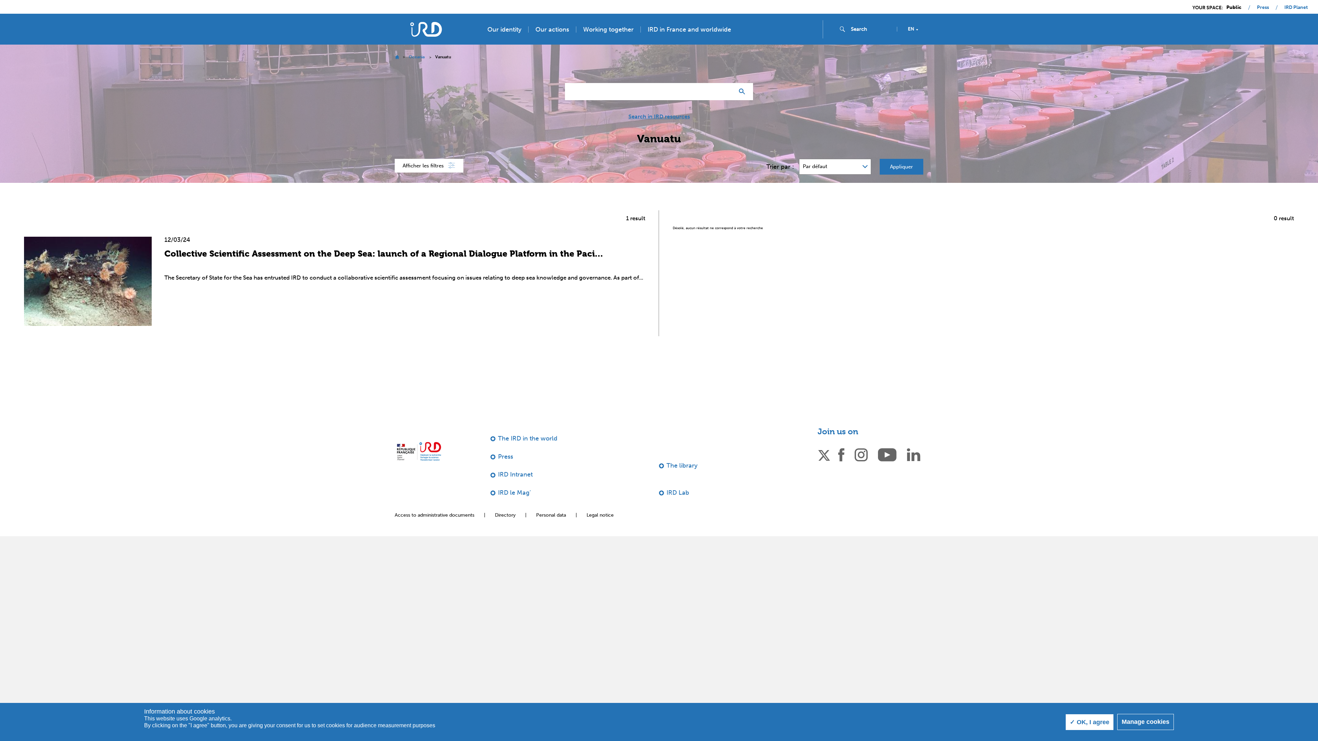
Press (1263, 7)
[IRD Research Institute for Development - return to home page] (419, 451)
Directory (505, 515)
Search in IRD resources (659, 116)
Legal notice (600, 515)
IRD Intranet (515, 474)
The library (682, 465)
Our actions (552, 29)
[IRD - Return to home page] (426, 29)
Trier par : (780, 167)
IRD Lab (678, 493)
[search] (871, 29)
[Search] (743, 91)
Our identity (504, 29)
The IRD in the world (527, 438)
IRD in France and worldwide (689, 29)
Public (1233, 7)
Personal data (551, 515)
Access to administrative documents (434, 515)
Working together (608, 29)
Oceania (417, 57)
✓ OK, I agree (1089, 722)
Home (397, 57)
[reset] (726, 91)
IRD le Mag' (514, 493)
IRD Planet (1296, 7)
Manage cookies (1145, 721)
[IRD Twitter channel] (824, 454)
